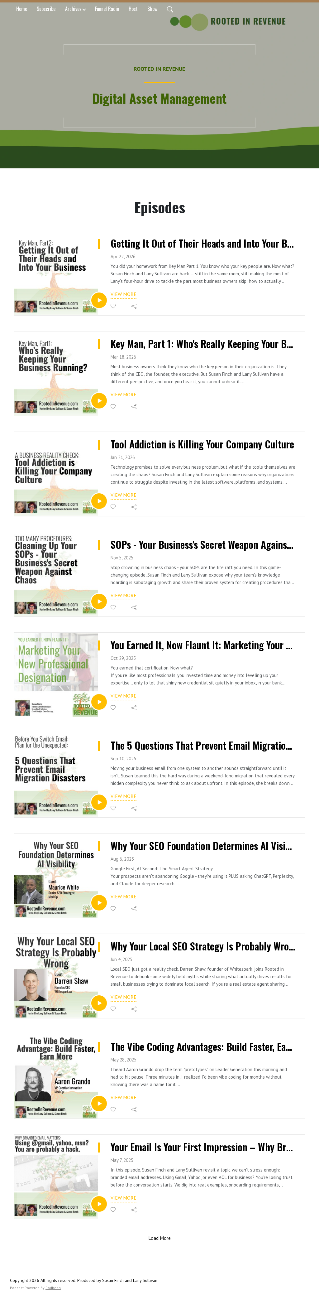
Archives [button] (73, 8)
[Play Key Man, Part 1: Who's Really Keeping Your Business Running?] (99, 400)
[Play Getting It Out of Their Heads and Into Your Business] (99, 300)
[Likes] (113, 306)
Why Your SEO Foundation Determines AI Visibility (203, 845)
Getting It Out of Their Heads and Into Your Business (203, 243)
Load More (159, 1238)
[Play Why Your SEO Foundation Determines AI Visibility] (99, 902)
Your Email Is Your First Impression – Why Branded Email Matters (203, 1146)
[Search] (170, 8)
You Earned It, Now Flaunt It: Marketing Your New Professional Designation (203, 644)
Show (152, 8)
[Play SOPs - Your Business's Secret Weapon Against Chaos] (99, 601)
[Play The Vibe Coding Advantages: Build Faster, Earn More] (99, 1103)
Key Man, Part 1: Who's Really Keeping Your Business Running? (203, 343)
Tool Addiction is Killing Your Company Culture (202, 444)
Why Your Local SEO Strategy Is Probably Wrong (203, 946)
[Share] (134, 306)
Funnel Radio (107, 8)
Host (133, 8)
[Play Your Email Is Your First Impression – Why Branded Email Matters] (99, 1204)
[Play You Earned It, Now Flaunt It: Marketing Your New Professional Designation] (99, 702)
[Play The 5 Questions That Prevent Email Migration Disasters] (99, 802)
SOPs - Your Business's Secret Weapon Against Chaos (203, 544)
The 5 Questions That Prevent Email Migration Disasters (203, 745)
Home (21, 8)
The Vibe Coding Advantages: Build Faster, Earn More (203, 1046)
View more (123, 294)
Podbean (53, 1287)
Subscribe (46, 8)
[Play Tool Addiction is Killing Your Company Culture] (99, 501)
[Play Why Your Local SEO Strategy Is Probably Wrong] (99, 1003)
